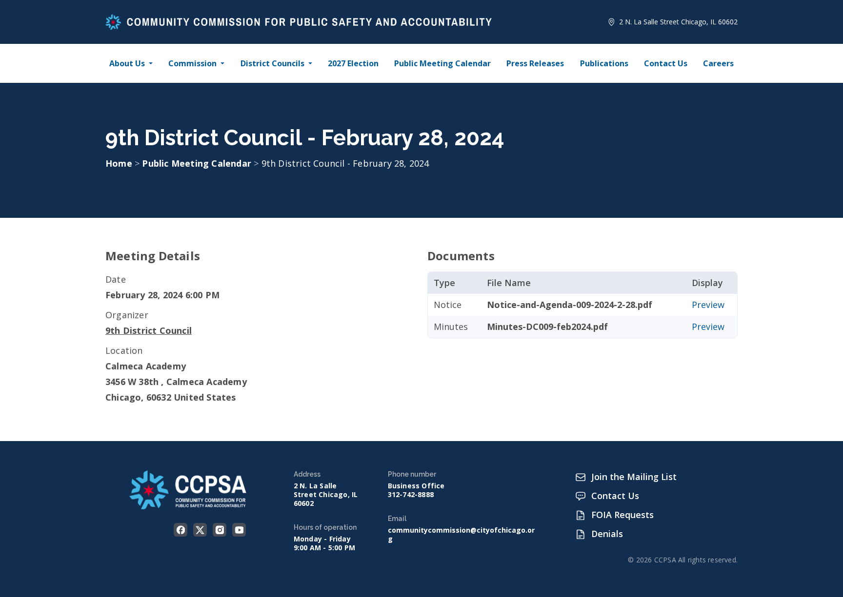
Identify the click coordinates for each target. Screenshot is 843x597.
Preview (708, 304)
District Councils (272, 63)
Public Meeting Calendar (442, 63)
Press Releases (535, 63)
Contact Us (665, 63)
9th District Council (148, 330)
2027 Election (353, 63)
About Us (127, 63)
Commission (192, 63)
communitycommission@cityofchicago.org (461, 534)
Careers (718, 63)
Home (118, 163)
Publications (604, 63)
